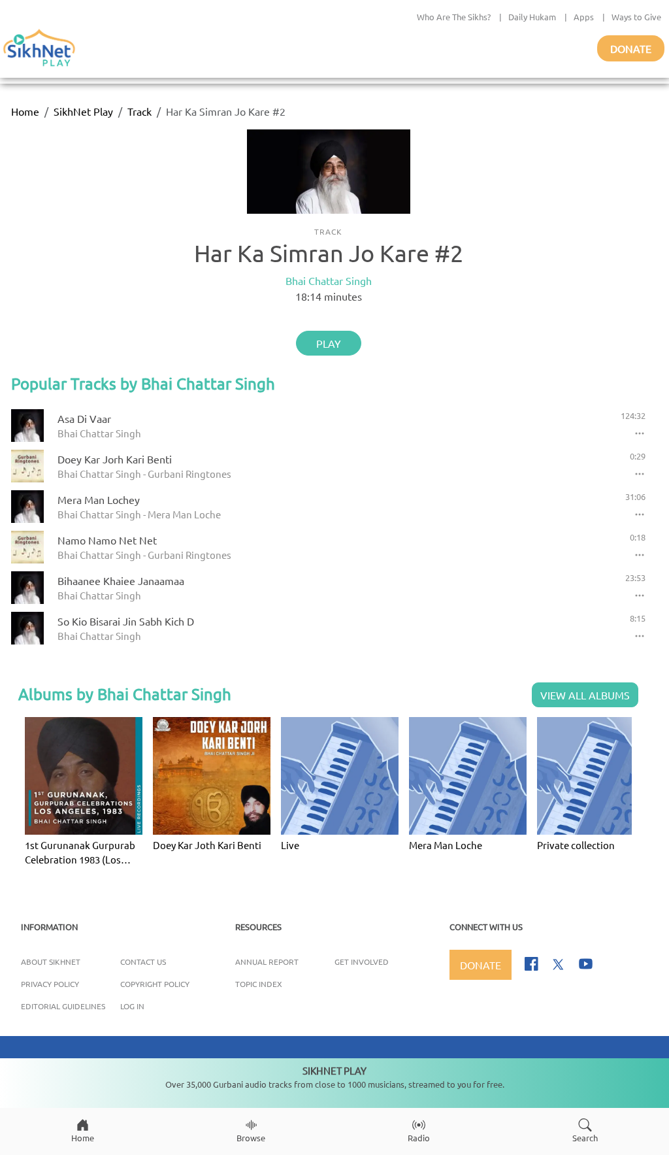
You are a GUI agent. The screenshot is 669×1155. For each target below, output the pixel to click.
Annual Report (267, 961)
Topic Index (258, 984)
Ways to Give (636, 16)
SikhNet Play (83, 111)
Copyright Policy (154, 984)
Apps (584, 16)
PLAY (328, 343)
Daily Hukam (532, 16)
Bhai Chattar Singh (329, 280)
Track (139, 111)
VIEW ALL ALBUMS (585, 694)
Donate (630, 48)
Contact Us (143, 961)
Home (25, 111)
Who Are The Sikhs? (454, 16)
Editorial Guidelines (63, 1006)
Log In (132, 1006)
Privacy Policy (50, 984)
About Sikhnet (50, 961)
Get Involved (361, 961)
